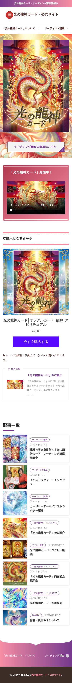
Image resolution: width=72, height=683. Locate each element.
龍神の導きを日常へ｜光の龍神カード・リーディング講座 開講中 (47, 454)
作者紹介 (36, 615)
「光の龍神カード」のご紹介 (47, 532)
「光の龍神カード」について (19, 28)
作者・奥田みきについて (45, 620)
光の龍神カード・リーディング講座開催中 (36, 3)
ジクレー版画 (38, 545)
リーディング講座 (55, 28)
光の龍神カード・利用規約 (46, 603)
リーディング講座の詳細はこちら (35, 147)
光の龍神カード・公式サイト (36, 14)
